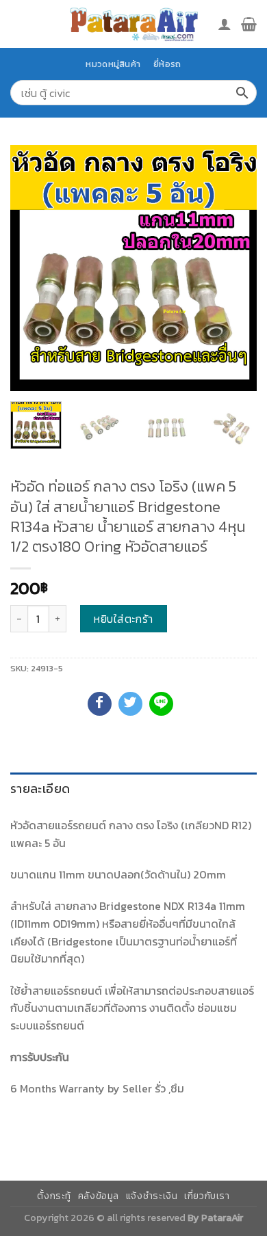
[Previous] (32, 268)
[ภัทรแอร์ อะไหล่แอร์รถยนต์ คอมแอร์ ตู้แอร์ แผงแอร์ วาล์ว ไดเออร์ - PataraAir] (133, 23)
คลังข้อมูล (98, 1196)
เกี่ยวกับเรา (207, 1196)
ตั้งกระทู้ (54, 1196)
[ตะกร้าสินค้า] (249, 24)
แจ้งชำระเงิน (152, 1196)
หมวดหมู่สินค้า (113, 63)
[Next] (234, 268)
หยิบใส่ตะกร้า (123, 618)
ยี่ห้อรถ (167, 63)
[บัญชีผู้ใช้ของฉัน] (224, 24)
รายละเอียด (40, 788)
